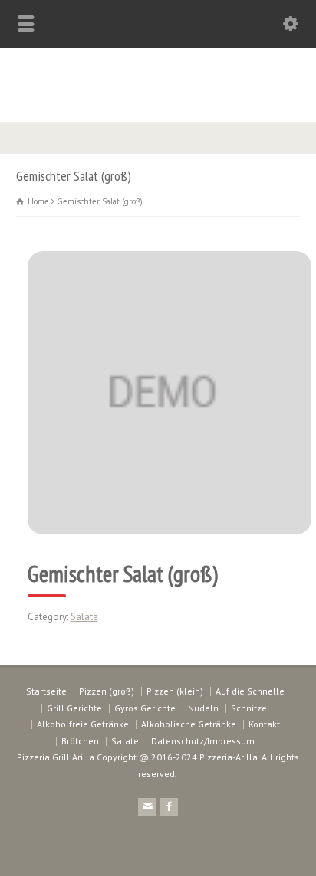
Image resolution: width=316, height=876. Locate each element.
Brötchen (80, 741)
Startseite (46, 691)
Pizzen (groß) (106, 691)
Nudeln (203, 708)
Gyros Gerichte (145, 708)
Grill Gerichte (74, 708)
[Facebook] (169, 807)
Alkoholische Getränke (188, 724)
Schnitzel (250, 708)
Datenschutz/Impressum (203, 741)
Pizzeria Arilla (158, 81)
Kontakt (264, 724)
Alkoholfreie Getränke (83, 724)
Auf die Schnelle (250, 691)
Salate (84, 616)
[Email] (147, 807)
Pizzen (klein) (174, 691)
